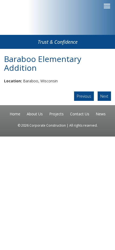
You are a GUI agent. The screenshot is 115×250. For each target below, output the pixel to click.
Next (104, 96)
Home (15, 113)
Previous (84, 96)
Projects (56, 113)
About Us (35, 113)
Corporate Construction (48, 125)
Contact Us (79, 113)
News (101, 113)
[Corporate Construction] (57, 26)
